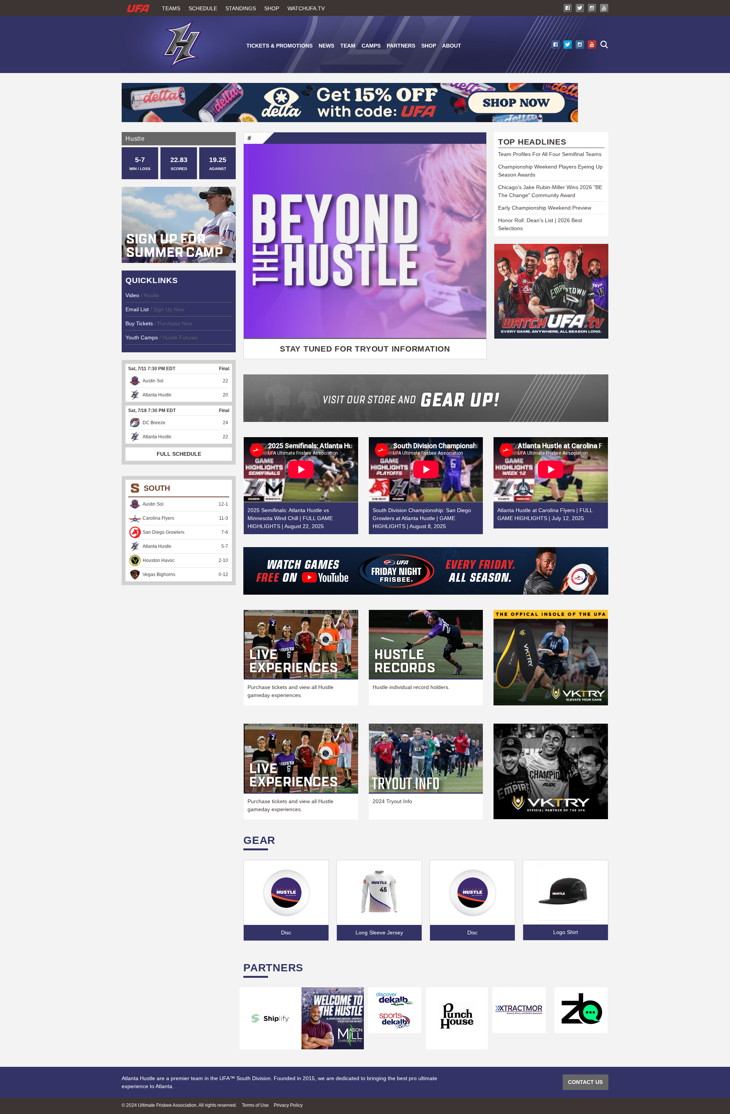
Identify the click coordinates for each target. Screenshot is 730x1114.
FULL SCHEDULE (179, 454)
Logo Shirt (565, 932)
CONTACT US (585, 1082)
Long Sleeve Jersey (379, 932)
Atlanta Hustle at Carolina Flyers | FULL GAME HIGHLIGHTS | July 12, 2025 (544, 514)
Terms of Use (255, 1105)
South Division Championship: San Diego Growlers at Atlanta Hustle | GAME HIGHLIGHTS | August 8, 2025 (422, 518)
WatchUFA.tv (306, 8)
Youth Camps (141, 337)
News (326, 46)
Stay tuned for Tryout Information (365, 348)
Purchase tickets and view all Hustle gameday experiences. (290, 691)
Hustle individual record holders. (411, 687)
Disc (286, 932)
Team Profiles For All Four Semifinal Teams (549, 154)
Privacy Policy (288, 1105)
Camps (371, 46)
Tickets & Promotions (279, 46)
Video (133, 295)
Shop (271, 8)
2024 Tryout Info (392, 801)
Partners (401, 46)
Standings (240, 8)
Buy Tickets (139, 323)
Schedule (203, 8)
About (451, 46)
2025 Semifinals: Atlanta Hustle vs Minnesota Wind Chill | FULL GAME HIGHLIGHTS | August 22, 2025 (290, 518)
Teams (171, 8)
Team (347, 46)
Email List (137, 309)
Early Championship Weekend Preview (544, 208)
